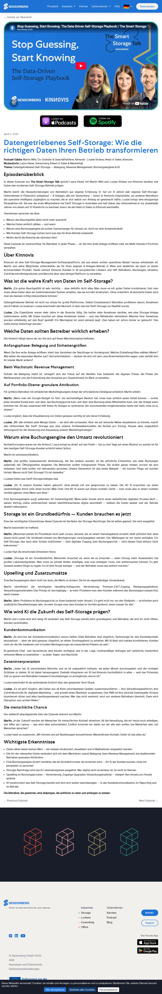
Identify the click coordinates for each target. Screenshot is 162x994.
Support (149, 922)
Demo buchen (147, 6)
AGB (11, 959)
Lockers (86, 917)
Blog (109, 922)
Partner (83, 6)
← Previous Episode (16, 800)
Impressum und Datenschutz (25, 964)
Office (84, 926)
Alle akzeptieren (55, 989)
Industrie (67, 6)
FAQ (117, 6)
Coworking (87, 922)
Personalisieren (109, 989)
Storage (86, 912)
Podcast (112, 917)
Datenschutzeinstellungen (24, 968)
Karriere (111, 912)
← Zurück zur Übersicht (18, 17)
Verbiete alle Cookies (82, 989)
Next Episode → (148, 800)
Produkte (52, 6)
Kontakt (149, 912)
